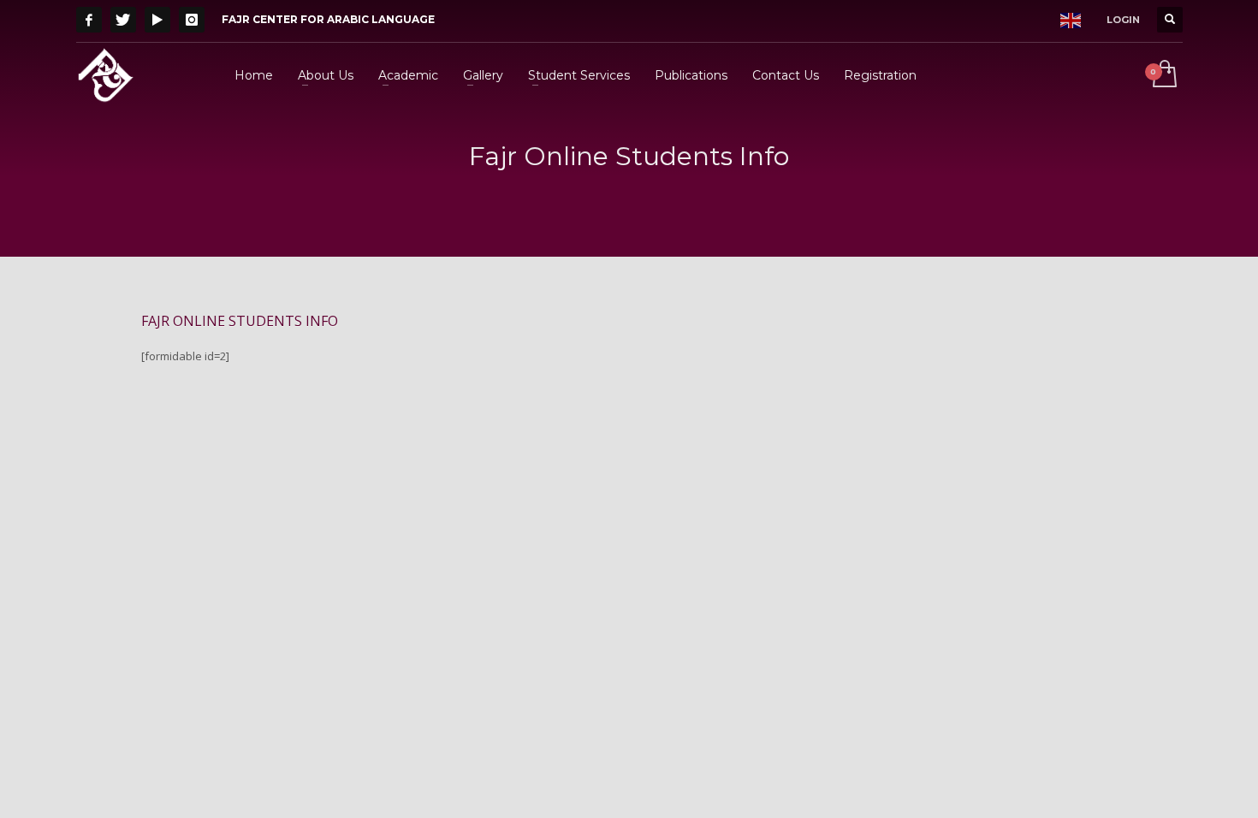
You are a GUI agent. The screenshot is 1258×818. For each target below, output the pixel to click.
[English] (1070, 19)
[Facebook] (89, 20)
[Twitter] (123, 20)
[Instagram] (192, 20)
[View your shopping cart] (1163, 75)
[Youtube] (157, 20)
